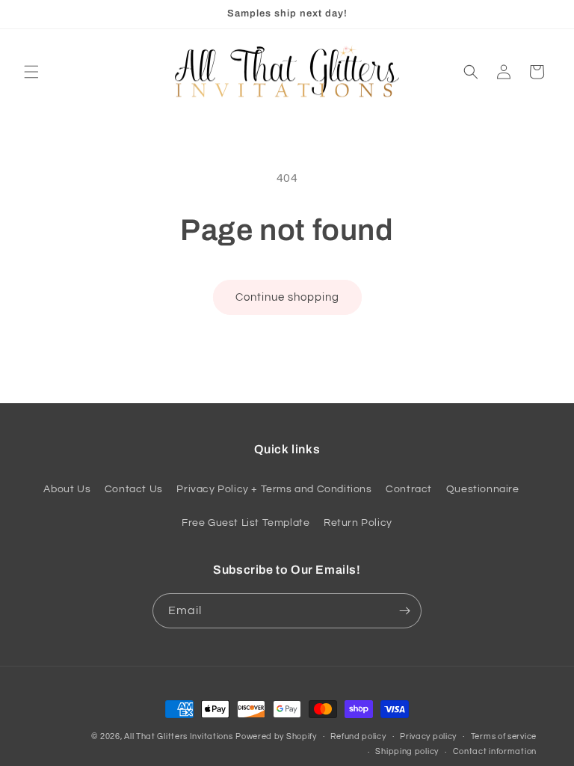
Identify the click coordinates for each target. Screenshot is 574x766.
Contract (409, 489)
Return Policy (358, 523)
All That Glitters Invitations (178, 736)
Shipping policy (407, 751)
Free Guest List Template (245, 523)
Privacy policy (428, 736)
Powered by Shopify (276, 736)
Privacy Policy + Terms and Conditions (273, 489)
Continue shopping (287, 297)
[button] (31, 71)
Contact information (495, 751)
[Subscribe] (404, 610)
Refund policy (358, 736)
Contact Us (134, 489)
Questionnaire (482, 489)
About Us (66, 489)
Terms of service (504, 736)
